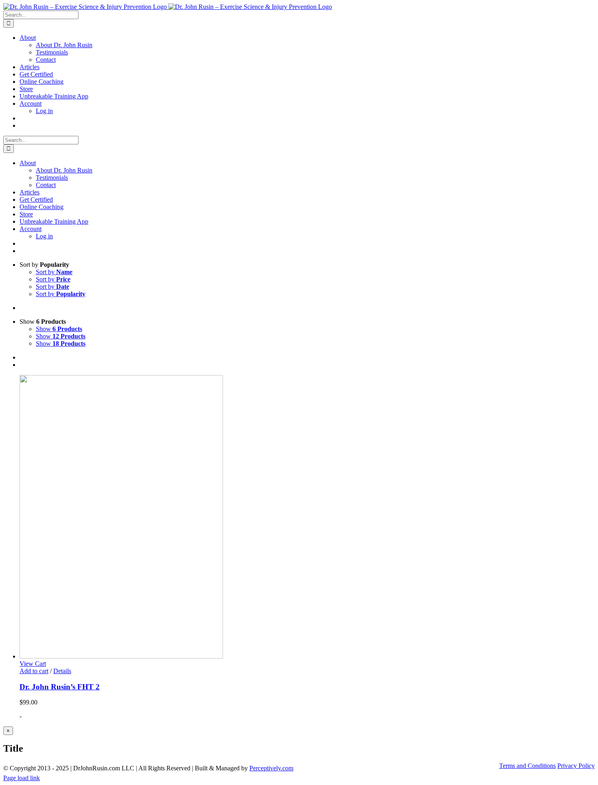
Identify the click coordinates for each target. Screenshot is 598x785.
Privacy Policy (576, 765)
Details (62, 670)
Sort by (54, 271)
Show (59, 328)
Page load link (21, 777)
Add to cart (34, 670)
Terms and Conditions (527, 765)
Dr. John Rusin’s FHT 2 (60, 687)
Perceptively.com (271, 768)
